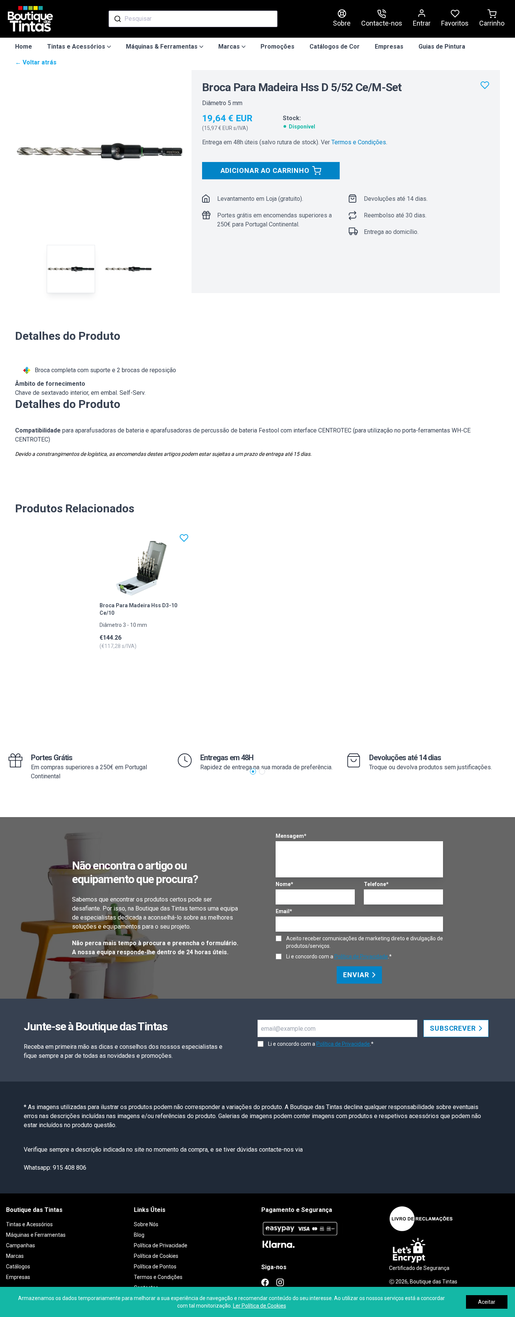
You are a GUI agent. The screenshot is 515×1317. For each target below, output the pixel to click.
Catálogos (18, 1267)
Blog (139, 1235)
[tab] (71, 269)
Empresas (389, 46)
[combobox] (193, 19)
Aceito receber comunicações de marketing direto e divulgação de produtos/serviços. (364, 942)
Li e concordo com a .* (339, 956)
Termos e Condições (358, 142)
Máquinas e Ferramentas (36, 1235)
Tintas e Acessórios (29, 1224)
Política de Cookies (156, 1256)
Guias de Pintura (441, 46)
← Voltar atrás (36, 62)
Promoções (277, 46)
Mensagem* (291, 836)
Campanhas (20, 1245)
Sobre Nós (146, 1224)
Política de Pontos (155, 1267)
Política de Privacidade (361, 956)
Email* (284, 911)
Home (23, 46)
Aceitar (486, 1302)
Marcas (15, 1256)
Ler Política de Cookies (259, 1306)
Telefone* (376, 884)
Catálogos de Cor (335, 46)
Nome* (284, 884)
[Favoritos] (484, 85)
